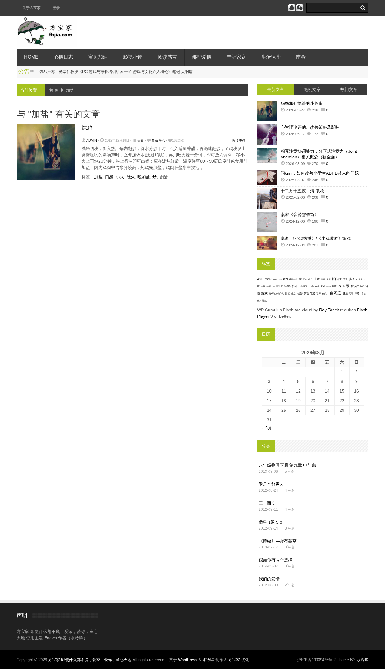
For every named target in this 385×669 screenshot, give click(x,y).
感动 (328, 286)
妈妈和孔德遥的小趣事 (302, 103)
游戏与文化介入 (276, 293)
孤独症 (337, 279)
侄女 (310, 279)
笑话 (306, 293)
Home (31, 57)
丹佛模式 (293, 279)
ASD (260, 279)
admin (91, 140)
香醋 (163, 176)
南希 (301, 57)
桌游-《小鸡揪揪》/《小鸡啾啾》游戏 (316, 238)
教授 (334, 286)
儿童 (317, 279)
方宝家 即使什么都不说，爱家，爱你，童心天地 (90, 660)
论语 (351, 293)
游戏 (264, 293)
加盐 (98, 176)
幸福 (263, 286)
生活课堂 (271, 57)
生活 (293, 293)
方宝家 (344, 285)
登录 (56, 8)
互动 (305, 279)
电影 (300, 293)
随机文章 (312, 89)
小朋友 (359, 279)
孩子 (352, 279)
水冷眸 (208, 660)
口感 (109, 176)
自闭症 (335, 293)
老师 (318, 293)
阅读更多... (240, 140)
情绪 (322, 286)
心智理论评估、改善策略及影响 (310, 127)
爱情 (287, 293)
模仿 (362, 286)
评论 (357, 293)
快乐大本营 (314, 286)
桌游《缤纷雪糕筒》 (300, 214)
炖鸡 (87, 128)
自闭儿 (325, 293)
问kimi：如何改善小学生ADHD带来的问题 (320, 173)
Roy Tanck (329, 309)
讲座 (345, 293)
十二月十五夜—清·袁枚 (302, 190)
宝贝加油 (98, 57)
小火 (120, 176)
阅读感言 (167, 57)
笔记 (312, 293)
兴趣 (323, 279)
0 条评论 (158, 140)
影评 (295, 286)
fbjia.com (277, 279)
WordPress (187, 660)
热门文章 (348, 89)
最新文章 (275, 89)
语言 (363, 293)
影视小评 (132, 57)
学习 (345, 279)
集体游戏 (262, 300)
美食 (140, 140)
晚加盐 (143, 176)
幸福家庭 (236, 57)
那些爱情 (201, 57)
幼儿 (268, 286)
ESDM (268, 279)
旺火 (131, 176)
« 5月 (267, 428)
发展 (328, 279)
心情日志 (63, 57)
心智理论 (303, 286)
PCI (285, 279)
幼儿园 (276, 286)
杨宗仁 (355, 286)
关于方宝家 (32, 8)
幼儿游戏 (286, 286)
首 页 (53, 90)
